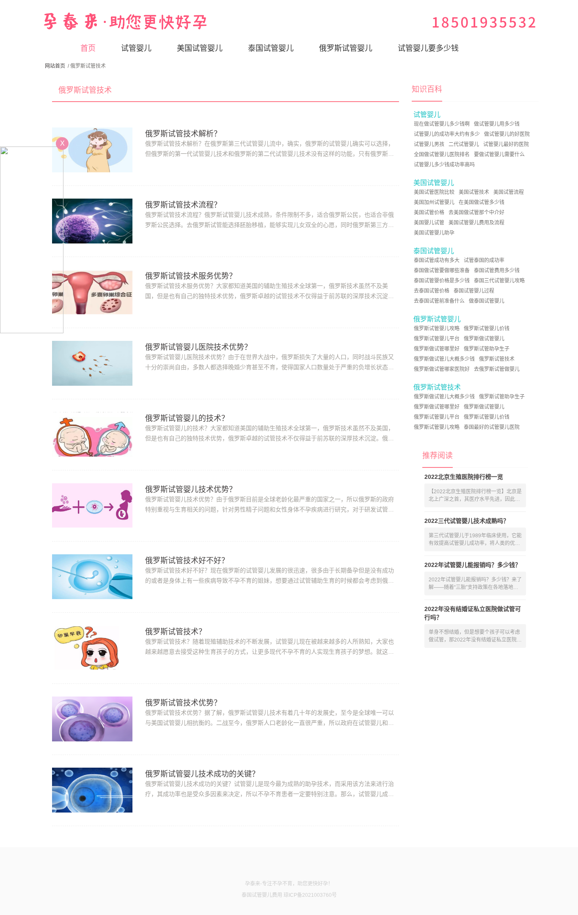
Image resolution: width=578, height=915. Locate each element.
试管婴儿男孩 (429, 144)
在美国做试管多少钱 (481, 202)
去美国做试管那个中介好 (476, 213)
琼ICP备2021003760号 (310, 895)
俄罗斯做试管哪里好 (437, 349)
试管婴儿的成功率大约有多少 (447, 134)
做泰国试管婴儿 (486, 301)
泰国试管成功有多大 (437, 260)
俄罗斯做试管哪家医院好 (442, 369)
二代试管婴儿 (464, 144)
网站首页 (55, 66)
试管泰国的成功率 (484, 260)
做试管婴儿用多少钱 (497, 124)
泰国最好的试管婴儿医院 (492, 427)
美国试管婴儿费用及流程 (476, 223)
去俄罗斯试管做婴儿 (497, 369)
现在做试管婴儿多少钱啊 (442, 124)
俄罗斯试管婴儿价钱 (486, 329)
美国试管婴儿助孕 (434, 233)
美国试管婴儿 (200, 48)
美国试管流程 (508, 192)
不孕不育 (282, 884)
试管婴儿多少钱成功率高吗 (444, 165)
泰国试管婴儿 (271, 48)
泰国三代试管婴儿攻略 (499, 281)
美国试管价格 (429, 213)
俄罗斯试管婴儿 (345, 48)
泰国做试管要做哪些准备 (442, 271)
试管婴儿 (136, 48)
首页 (88, 48)
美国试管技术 (474, 192)
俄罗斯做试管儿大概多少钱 (444, 359)
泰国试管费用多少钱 (497, 271)
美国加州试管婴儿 (434, 202)
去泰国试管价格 (431, 291)
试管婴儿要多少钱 (428, 48)
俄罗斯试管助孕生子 (486, 349)
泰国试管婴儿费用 (262, 895)
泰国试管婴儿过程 (474, 291)
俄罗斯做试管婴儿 (484, 339)
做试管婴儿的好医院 (507, 134)
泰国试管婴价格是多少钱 (442, 281)
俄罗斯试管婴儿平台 (437, 339)
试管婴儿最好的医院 (506, 144)
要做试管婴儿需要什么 (499, 155)
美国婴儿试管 (429, 223)
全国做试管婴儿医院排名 (442, 155)
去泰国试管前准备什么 (439, 301)
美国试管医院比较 (434, 192)
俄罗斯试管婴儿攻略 (437, 329)
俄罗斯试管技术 (497, 359)
